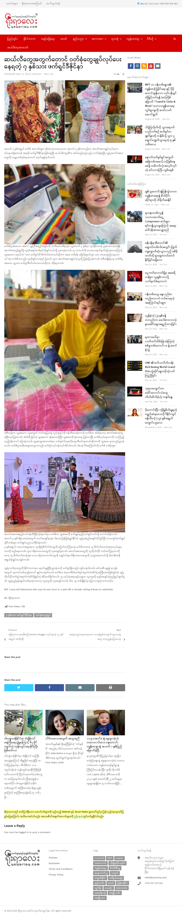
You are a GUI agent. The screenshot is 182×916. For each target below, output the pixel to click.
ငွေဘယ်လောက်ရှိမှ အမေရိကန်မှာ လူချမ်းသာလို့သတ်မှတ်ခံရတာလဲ (160, 277)
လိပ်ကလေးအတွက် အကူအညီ (63, 738)
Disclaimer (54, 863)
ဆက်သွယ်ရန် (53, 4)
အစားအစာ (121, 888)
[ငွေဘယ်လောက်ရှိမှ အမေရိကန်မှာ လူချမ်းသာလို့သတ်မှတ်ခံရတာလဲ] (134, 273)
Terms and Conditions (61, 869)
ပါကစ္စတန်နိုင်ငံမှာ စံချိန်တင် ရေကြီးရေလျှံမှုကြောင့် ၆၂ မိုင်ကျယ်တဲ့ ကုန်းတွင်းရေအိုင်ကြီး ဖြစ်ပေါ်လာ (21, 744)
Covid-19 (99, 858)
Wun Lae (48, 74)
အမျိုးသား (100, 898)
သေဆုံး (109, 888)
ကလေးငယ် (100, 863)
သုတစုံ (115, 38)
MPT (109, 858)
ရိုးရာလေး (23, 911)
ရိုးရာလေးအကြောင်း (32, 4)
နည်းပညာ (78, 38)
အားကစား (97, 38)
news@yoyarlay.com (156, 878)
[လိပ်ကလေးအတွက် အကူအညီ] (65, 712)
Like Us (143, 4)
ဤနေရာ (78, 816)
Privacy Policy (56, 875)
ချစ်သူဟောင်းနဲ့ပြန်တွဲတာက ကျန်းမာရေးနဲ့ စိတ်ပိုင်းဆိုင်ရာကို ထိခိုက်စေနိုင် (161, 195)
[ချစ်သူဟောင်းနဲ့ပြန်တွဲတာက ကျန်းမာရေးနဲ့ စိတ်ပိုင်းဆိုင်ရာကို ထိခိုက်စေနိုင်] (134, 192)
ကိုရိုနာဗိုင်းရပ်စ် (117, 863)
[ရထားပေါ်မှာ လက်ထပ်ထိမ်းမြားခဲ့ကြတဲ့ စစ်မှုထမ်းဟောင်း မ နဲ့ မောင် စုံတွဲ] (134, 337)
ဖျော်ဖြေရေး (48, 38)
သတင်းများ (12, 4)
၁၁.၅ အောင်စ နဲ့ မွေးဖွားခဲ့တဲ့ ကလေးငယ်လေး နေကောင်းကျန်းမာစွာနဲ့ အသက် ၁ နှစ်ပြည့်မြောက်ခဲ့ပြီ (104, 744)
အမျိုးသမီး (114, 893)
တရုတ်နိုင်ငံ (100, 878)
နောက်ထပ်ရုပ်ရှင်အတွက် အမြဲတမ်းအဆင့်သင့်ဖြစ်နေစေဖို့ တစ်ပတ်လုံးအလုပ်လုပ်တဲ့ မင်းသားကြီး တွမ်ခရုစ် (161, 164)
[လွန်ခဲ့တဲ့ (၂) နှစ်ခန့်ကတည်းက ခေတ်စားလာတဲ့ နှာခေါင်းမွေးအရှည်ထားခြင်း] (134, 316)
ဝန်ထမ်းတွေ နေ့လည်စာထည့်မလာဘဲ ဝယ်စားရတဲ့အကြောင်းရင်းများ (160, 298)
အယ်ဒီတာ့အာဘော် (17, 47)
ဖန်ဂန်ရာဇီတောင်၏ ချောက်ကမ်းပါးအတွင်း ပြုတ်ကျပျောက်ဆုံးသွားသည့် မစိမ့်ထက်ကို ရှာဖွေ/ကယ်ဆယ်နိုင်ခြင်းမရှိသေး (161, 251)
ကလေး (119, 858)
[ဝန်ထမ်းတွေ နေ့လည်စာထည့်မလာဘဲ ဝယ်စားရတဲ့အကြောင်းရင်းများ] (134, 294)
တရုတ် (114, 873)
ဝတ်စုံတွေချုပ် (43, 615)
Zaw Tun (166, 119)
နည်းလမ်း (99, 883)
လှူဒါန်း (98, 888)
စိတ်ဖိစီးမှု (115, 868)
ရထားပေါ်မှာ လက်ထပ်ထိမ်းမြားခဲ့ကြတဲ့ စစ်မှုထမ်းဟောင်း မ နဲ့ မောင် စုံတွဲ (161, 343)
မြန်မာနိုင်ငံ (122, 883)
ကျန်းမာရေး (132, 38)
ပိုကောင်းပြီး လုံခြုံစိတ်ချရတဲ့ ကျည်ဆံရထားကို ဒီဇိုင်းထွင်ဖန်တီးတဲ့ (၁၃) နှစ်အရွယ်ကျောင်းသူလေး (161, 416)
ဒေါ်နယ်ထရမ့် (115, 878)
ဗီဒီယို (150, 38)
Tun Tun (163, 234)
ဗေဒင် (63, 38)
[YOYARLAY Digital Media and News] (24, 21)
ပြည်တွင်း (12, 38)
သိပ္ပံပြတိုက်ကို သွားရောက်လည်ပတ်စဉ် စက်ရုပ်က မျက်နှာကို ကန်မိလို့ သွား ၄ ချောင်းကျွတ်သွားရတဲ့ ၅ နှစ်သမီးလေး (160, 136)
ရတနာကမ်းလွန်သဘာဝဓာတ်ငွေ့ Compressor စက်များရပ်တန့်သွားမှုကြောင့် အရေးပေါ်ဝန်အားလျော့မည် (160, 221)
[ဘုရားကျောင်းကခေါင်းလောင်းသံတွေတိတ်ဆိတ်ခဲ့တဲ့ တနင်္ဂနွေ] (134, 389)
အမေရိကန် (100, 893)
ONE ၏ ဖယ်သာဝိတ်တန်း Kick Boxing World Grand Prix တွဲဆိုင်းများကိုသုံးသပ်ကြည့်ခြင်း (160, 369)
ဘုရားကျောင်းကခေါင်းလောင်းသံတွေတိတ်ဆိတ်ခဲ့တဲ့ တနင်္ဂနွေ (158, 392)
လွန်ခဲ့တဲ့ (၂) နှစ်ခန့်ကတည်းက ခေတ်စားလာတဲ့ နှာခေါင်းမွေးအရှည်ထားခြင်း (161, 320)
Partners (53, 858)
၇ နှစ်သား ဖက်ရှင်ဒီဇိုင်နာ (19, 615)
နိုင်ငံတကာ (29, 38)
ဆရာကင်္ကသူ (101, 873)
